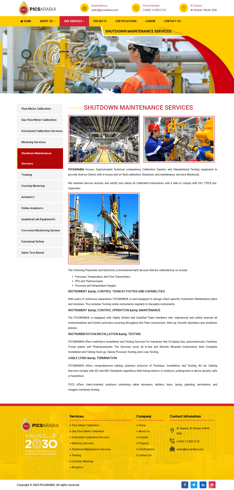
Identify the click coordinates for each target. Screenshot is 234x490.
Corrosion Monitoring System (40, 230)
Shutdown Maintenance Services (36, 158)
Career (150, 21)
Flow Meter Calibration (36, 108)
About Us (46, 21)
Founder (143, 437)
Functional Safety (32, 241)
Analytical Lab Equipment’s (38, 219)
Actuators (27, 197)
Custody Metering (33, 185)
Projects (100, 21)
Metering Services (33, 142)
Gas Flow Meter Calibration (39, 120)
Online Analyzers (32, 208)
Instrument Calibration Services (42, 131)
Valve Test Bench (32, 252)
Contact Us (172, 21)
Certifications (126, 21)
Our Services (73, 21)
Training (26, 174)
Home (27, 21)
